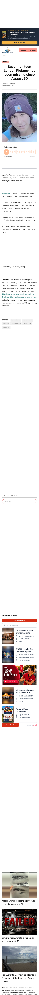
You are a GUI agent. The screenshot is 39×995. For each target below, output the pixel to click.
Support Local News (28, 50)
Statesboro (6, 327)
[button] (19, 37)
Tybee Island (27, 323)
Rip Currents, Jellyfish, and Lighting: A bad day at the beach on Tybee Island (19, 978)
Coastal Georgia (27, 320)
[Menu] (4, 55)
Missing (5, 62)
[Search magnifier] (34, 501)
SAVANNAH (6, 193)
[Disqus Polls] (19, 360)
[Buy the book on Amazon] (4, 34)
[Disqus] (19, 410)
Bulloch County (15, 320)
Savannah (6, 323)
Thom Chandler (10, 83)
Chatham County (16, 323)
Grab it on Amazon (19, 42)
